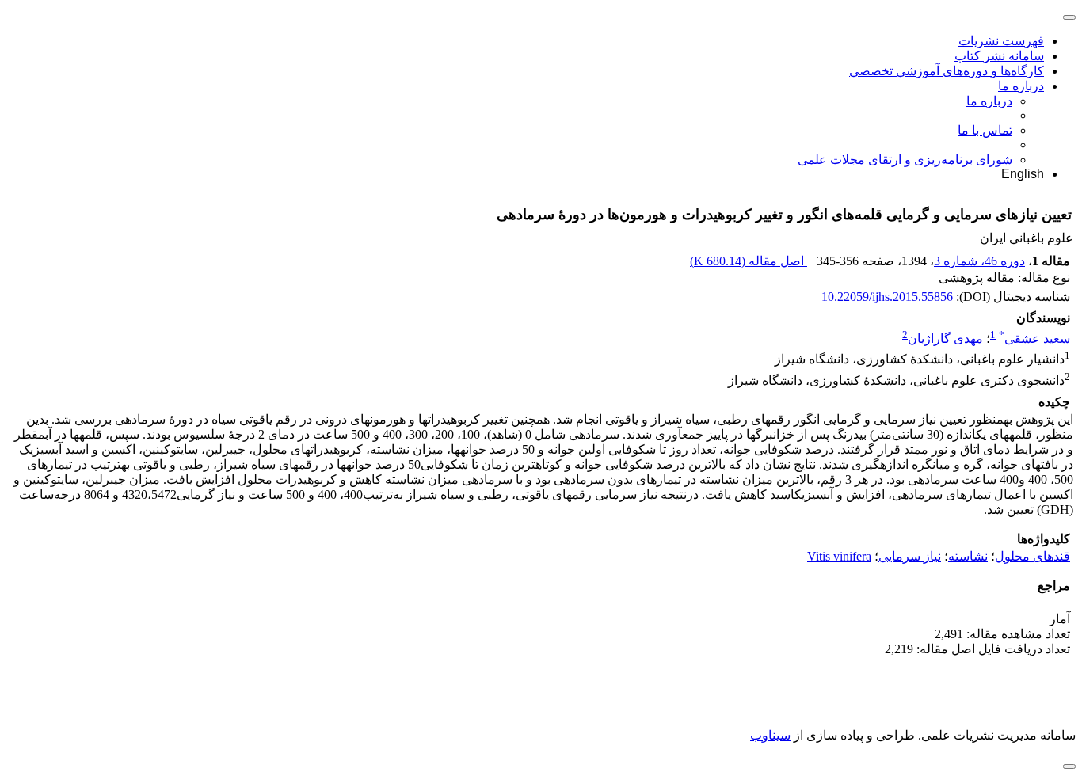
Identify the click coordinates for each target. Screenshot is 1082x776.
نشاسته (968, 556)
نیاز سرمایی (909, 556)
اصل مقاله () (748, 261)
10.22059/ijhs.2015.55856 (887, 296)
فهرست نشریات (1001, 41)
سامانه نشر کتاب (999, 56)
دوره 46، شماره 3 (979, 261)
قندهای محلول (1032, 556)
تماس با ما (985, 130)
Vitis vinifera (839, 556)
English (1022, 174)
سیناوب (770, 735)
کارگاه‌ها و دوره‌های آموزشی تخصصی (946, 71)
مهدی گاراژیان (945, 338)
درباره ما (1021, 86)
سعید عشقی (1034, 338)
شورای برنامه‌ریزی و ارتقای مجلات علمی (905, 159)
